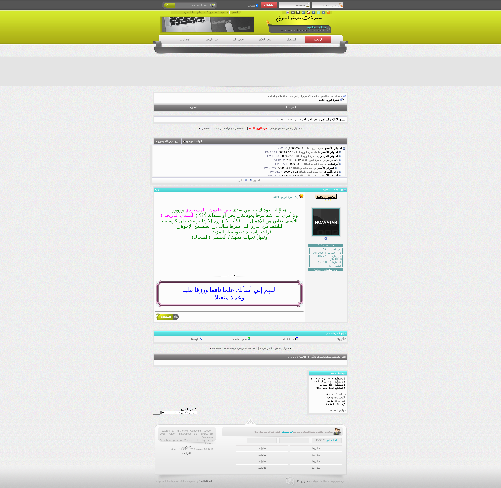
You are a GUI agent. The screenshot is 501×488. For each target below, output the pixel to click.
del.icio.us (288, 339)
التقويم (193, 107)
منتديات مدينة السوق (331, 96)
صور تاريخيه (211, 39)
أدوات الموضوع (194, 141)
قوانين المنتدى (338, 410)
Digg (339, 339)
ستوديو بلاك (302, 481)
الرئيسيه (318, 39)
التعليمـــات (290, 107)
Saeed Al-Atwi (209, 442)
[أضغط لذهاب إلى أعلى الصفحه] (250, 421)
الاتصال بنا (185, 39)
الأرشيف (186, 453)
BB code (338, 394)
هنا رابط (316, 448)
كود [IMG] (340, 400)
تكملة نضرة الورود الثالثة (307, 152)
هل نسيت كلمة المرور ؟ (217, 12)
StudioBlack (206, 481)
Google (195, 339)
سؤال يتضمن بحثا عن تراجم (285, 128)
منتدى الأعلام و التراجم (280, 96)
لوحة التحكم (265, 39)
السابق (256, 180)
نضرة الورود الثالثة (314, 148)
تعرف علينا (238, 39)
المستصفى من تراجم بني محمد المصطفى (223, 128)
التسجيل (234, 12)
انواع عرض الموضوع (169, 141)
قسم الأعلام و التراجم (305, 96)
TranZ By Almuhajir (207, 435)
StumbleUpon (239, 339)
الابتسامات (340, 397)
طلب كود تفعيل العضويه (194, 12)
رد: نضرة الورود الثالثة (307, 156)
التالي (241, 180)
